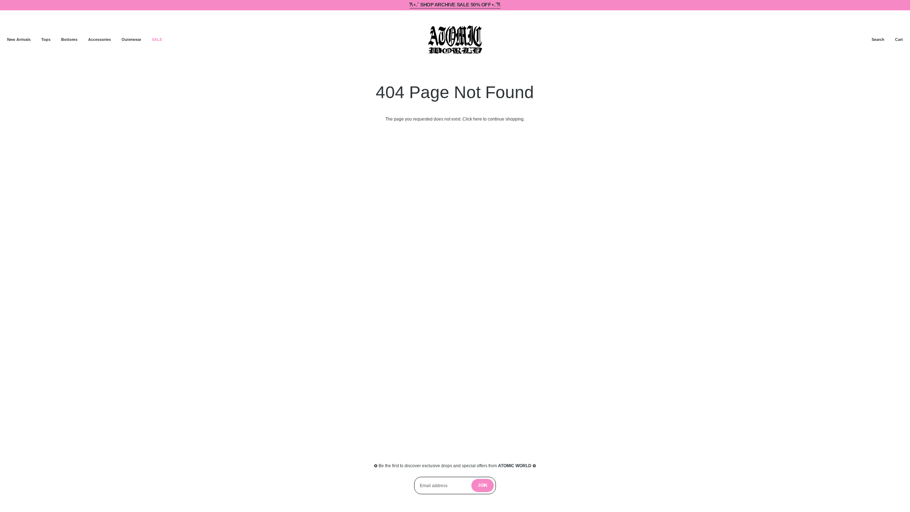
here (477, 119)
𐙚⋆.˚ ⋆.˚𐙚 (455, 4)
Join (482, 485)
